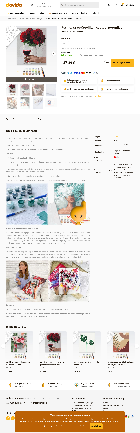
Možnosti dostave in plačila (82, 408)
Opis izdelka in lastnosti (15, 119)
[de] (126, 416)
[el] (132, 416)
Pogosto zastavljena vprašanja (114, 405)
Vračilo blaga (76, 411)
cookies (37, 421)
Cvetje (39, 19)
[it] (129, 416)
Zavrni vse (83, 426)
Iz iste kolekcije (36, 119)
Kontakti (106, 408)
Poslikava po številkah (26, 19)
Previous (3, 346)
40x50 (65, 44)
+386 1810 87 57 (17, 402)
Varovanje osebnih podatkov (82, 405)
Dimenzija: (66, 38)
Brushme (98, 96)
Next (54, 53)
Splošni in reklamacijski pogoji (83, 403)
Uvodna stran (11, 19)
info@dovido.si (40, 402)
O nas (105, 403)
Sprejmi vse (96, 426)
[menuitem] (17, 13)
